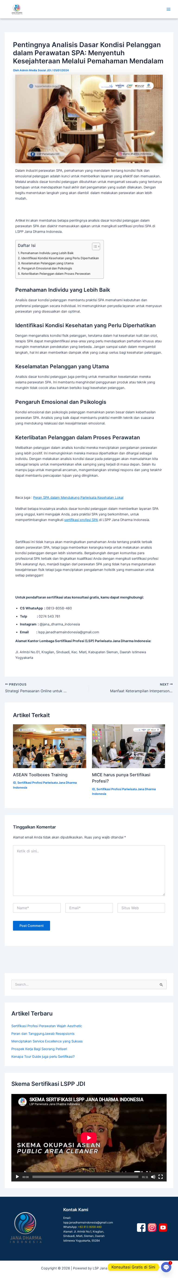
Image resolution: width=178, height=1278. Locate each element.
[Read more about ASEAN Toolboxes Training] (49, 746)
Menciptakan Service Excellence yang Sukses (47, 1041)
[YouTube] (163, 1227)
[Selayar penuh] (160, 1176)
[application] (89, 1137)
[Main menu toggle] (168, 9)
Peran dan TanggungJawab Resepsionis (43, 1034)
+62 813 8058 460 (90, 1227)
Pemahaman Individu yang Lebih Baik (47, 253)
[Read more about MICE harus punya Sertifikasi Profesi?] (128, 746)
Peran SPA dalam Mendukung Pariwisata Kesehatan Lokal (78, 497)
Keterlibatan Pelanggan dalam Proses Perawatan (55, 273)
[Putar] (17, 1176)
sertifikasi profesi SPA (81, 520)
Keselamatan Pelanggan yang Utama (47, 263)
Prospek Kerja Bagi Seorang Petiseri (39, 1049)
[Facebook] (141, 1227)
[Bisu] (153, 1176)
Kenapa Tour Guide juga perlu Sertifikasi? (43, 1057)
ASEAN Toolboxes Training (40, 774)
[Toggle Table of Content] (94, 246)
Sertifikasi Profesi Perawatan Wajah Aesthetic (46, 1026)
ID (14, 782)
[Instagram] (152, 1227)
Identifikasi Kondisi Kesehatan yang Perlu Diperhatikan (60, 258)
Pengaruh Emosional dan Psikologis (47, 268)
